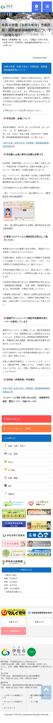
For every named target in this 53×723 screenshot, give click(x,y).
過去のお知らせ (13, 419)
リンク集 (34, 702)
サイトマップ (9, 708)
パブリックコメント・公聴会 (18, 428)
